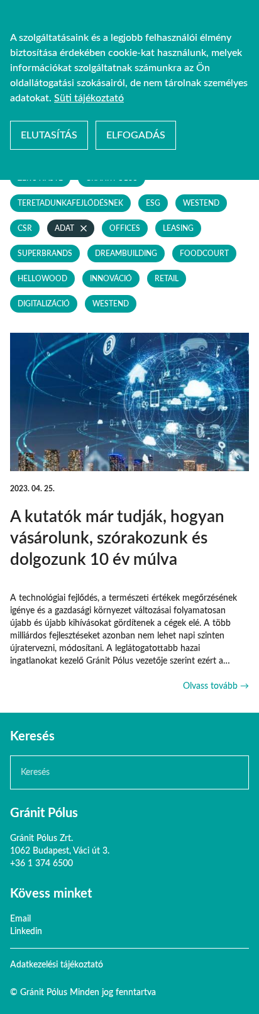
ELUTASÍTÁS (49, 135)
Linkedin (26, 931)
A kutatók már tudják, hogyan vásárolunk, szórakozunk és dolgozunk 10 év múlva (117, 538)
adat (64, 228)
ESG (153, 203)
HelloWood (42, 278)
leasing (178, 228)
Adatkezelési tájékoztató (56, 965)
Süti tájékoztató (89, 98)
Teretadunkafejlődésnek (70, 203)
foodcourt (204, 253)
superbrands (45, 253)
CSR (25, 228)
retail (167, 278)
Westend (201, 203)
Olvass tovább (216, 686)
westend (110, 304)
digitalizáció (44, 304)
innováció (111, 278)
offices (124, 228)
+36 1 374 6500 (41, 863)
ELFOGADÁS (135, 135)
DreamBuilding (126, 253)
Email (20, 919)
